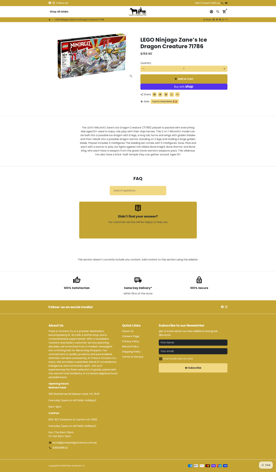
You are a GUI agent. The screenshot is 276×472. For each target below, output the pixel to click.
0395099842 (58, 448)
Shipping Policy (131, 351)
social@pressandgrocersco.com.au (73, 442)
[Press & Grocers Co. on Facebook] (50, 3)
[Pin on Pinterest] (220, 19)
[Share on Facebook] (214, 19)
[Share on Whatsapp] (223, 19)
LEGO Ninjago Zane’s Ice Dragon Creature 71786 (79, 19)
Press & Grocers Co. (75, 465)
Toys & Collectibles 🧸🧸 (164, 101)
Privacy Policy (130, 341)
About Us (127, 331)
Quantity (145, 63)
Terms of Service (132, 357)
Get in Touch (138, 231)
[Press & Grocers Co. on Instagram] (53, 3)
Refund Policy (130, 346)
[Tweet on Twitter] (217, 19)
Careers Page (130, 336)
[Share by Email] (226, 19)
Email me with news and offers (178, 358)
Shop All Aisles (59, 11)
